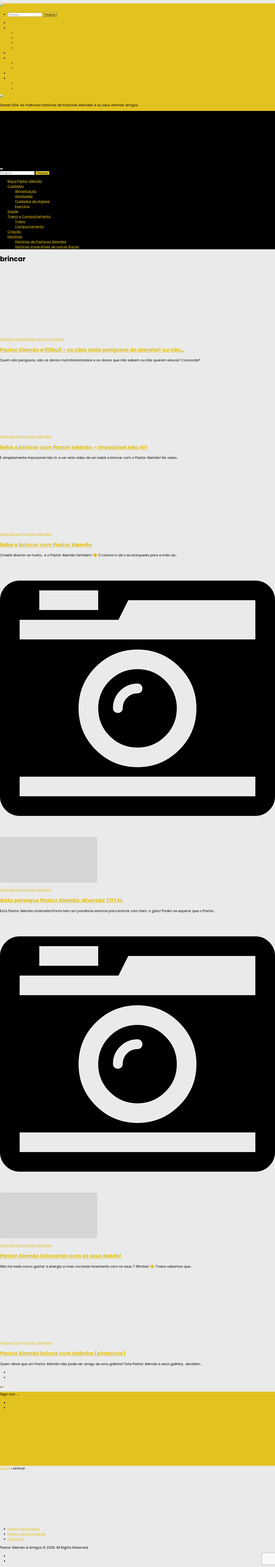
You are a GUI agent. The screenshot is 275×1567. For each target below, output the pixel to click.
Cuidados (15, 27)
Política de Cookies (23, 1529)
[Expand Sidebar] (1, 1387)
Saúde (12, 53)
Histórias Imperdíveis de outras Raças (47, 88)
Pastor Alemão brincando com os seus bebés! (60, 1255)
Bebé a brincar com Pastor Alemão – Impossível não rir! (74, 447)
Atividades (24, 37)
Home (5, 1468)
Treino (20, 63)
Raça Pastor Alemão (24, 22)
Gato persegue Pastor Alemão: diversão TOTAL (61, 900)
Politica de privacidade (26, 1534)
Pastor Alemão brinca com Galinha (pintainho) (63, 1353)
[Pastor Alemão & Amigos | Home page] (22, 6)
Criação (14, 73)
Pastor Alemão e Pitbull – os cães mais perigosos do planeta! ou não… (92, 349)
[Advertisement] (137, 137)
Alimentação (25, 32)
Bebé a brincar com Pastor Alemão (46, 544)
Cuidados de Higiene (32, 43)
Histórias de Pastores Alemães (40, 83)
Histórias (14, 78)
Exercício (22, 48)
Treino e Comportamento (29, 58)
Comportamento (29, 68)
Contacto (15, 1539)
